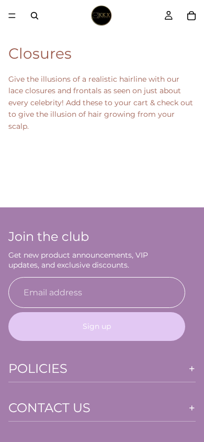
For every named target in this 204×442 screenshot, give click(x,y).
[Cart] (191, 15)
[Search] (34, 15)
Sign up (97, 326)
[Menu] (12, 16)
